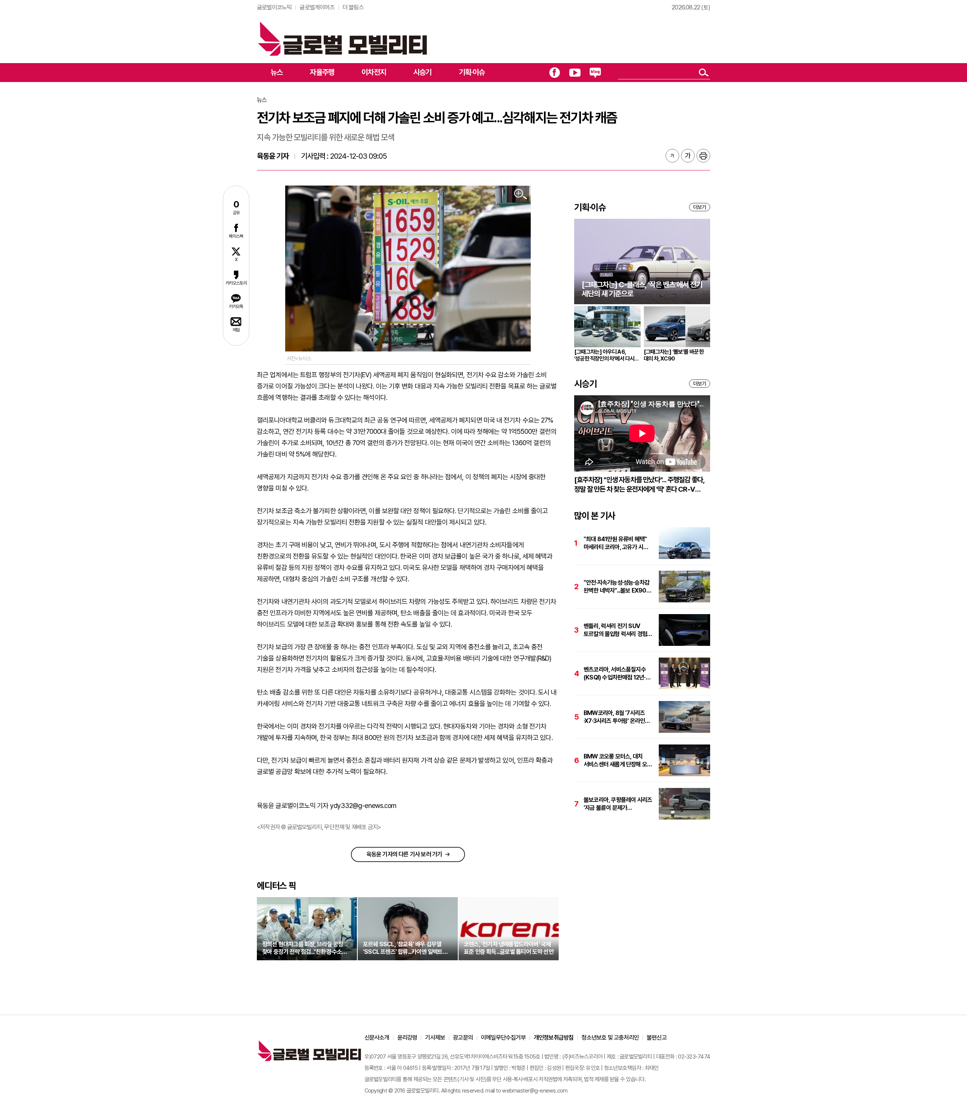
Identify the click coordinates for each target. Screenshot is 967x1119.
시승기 (422, 72)
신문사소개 (377, 1037)
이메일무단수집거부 (503, 1037)
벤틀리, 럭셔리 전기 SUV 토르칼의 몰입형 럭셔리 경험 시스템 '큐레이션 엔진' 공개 (615, 630)
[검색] (703, 72)
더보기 (699, 207)
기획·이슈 (472, 72)
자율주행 (322, 72)
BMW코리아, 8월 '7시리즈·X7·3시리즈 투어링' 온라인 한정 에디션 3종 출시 (614, 717)
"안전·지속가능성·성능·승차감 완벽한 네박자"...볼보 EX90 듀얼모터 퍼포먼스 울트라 (616, 586)
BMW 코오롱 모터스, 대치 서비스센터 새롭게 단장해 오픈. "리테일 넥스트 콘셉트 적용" (618, 760)
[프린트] (703, 156)
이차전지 (373, 72)
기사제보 (435, 1037)
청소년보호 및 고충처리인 (610, 1037)
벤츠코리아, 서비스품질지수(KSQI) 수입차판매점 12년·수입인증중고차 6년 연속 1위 (616, 673)
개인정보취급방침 (554, 1037)
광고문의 (463, 1037)
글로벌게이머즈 (317, 7)
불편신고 (657, 1037)
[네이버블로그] (595, 72)
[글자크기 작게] (672, 156)
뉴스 (276, 72)
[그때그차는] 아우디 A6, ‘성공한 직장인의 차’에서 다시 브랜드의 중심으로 (604, 355)
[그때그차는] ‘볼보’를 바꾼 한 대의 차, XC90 (674, 355)
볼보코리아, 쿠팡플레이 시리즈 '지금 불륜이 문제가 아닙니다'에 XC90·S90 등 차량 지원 (618, 804)
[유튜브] (575, 72)
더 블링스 (353, 7)
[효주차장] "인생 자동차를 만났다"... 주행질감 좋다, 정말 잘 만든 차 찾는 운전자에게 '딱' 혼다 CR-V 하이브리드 (639, 484)
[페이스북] (554, 72)
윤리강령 (407, 1037)
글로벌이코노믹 (274, 7)
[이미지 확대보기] (520, 194)
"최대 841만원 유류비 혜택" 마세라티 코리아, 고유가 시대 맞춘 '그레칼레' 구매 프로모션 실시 (616, 543)
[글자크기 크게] (688, 156)
